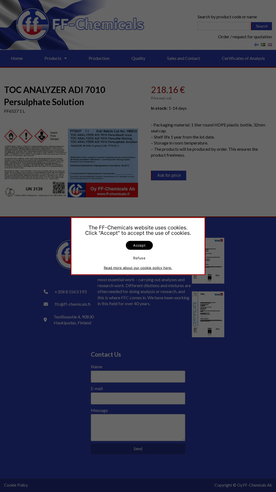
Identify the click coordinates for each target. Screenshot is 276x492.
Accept (139, 245)
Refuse (139, 258)
